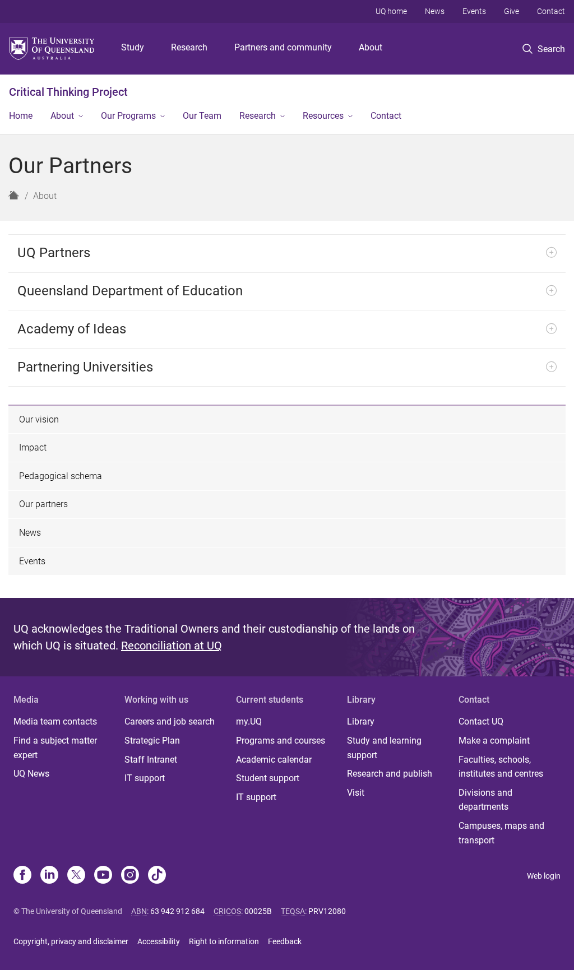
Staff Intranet (150, 759)
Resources (323, 115)
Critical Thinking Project (68, 92)
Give (511, 11)
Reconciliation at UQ (171, 645)
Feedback (285, 941)
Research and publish (389, 773)
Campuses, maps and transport (501, 833)
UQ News (31, 773)
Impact (33, 447)
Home (21, 115)
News (435, 11)
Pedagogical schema (60, 476)
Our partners (43, 504)
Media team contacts (55, 721)
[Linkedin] (49, 876)
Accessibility (158, 941)
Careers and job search (169, 721)
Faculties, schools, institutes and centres (501, 766)
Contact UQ (481, 721)
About (370, 47)
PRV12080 (327, 911)
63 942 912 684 (177, 911)
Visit (355, 792)
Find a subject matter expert (55, 747)
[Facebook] (22, 876)
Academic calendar (274, 759)
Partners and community (283, 47)
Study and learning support (384, 747)
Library (360, 721)
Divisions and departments (485, 800)
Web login (544, 875)
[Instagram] (130, 876)
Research (189, 47)
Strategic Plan (152, 740)
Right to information (224, 941)
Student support (267, 778)
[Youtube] (103, 876)
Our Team (202, 115)
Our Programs (128, 115)
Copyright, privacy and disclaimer (70, 941)
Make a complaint (494, 740)
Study (132, 47)
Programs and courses (280, 740)
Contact (551, 11)
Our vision (39, 419)
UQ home (391, 11)
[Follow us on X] (76, 876)
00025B (258, 911)
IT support (144, 778)
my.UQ (249, 721)
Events (474, 11)
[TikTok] (157, 876)
